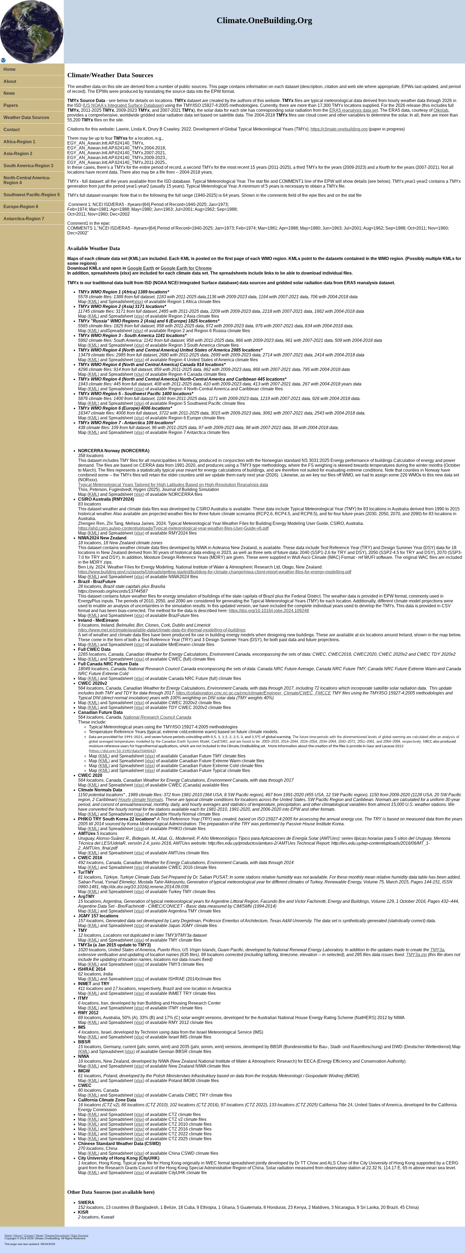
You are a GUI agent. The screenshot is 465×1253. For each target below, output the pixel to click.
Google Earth (140, 268)
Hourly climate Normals (140, 799)
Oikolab (441, 110)
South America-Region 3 (28, 165)
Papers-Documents (57, 1235)
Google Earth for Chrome (186, 268)
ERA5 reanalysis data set (353, 110)
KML (93, 494)
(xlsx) (138, 301)
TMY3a (437, 949)
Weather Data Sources (26, 117)
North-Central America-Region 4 (26, 180)
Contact (11, 129)
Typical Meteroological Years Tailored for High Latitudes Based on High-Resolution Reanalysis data (173, 484)
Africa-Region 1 (19, 141)
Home (9, 69)
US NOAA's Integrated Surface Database (123, 105)
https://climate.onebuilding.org (339, 129)
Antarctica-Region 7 (23, 218)
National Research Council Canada (157, 717)
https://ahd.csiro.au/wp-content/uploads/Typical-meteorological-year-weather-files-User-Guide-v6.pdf (173, 528)
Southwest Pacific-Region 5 (31, 194)
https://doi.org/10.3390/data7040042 (122, 751)
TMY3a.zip (416, 954)
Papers (10, 105)
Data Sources (79, 1235)
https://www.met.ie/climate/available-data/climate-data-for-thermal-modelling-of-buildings (162, 630)
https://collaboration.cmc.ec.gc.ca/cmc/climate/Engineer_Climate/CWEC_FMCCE (253, 693)
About (9, 81)
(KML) (93, 301)
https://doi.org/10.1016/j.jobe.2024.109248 (269, 610)
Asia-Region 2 (17, 153)
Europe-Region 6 (20, 206)
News (9, 93)
